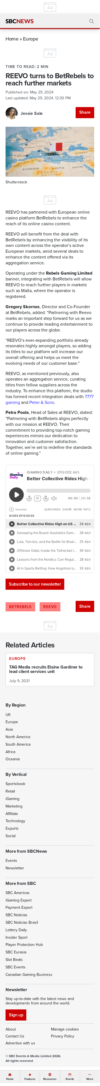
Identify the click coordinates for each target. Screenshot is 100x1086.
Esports (12, 828)
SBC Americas (18, 892)
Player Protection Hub (24, 944)
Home (12, 38)
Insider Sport (16, 937)
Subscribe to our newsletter (35, 584)
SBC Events (15, 967)
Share (85, 112)
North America (18, 737)
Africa (10, 752)
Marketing (14, 806)
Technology (15, 821)
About (11, 1029)
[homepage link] (20, 21)
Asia (9, 729)
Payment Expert (19, 907)
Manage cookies (65, 1029)
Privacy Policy (62, 1036)
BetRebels (20, 606)
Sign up (16, 1015)
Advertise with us (20, 1043)
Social (11, 836)
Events (11, 860)
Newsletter (15, 868)
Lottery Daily (16, 930)
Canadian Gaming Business (29, 974)
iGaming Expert (19, 900)
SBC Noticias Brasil (22, 922)
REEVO (50, 606)
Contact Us (15, 1036)
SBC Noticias (16, 915)
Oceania (13, 759)
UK (8, 714)
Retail (10, 791)
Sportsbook (15, 783)
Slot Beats (14, 959)
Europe (30, 38)
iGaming (12, 798)
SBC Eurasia (16, 952)
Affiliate (12, 813)
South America (18, 744)
